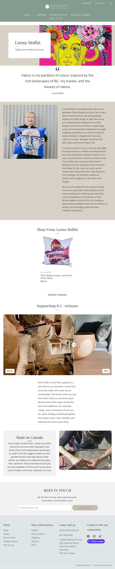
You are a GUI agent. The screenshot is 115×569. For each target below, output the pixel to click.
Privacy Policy (37, 534)
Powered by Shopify (83, 565)
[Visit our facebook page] (88, 536)
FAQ (33, 545)
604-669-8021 (66, 535)
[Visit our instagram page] (94, 536)
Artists (41, 15)
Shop (27, 15)
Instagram (62, 294)
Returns (35, 541)
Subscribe (85, 507)
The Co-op (56, 18)
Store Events (58, 15)
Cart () (100, 3)
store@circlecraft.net (69, 530)
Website (52, 294)
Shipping (35, 538)
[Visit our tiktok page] (100, 536)
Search (86, 3)
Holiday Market (81, 15)
